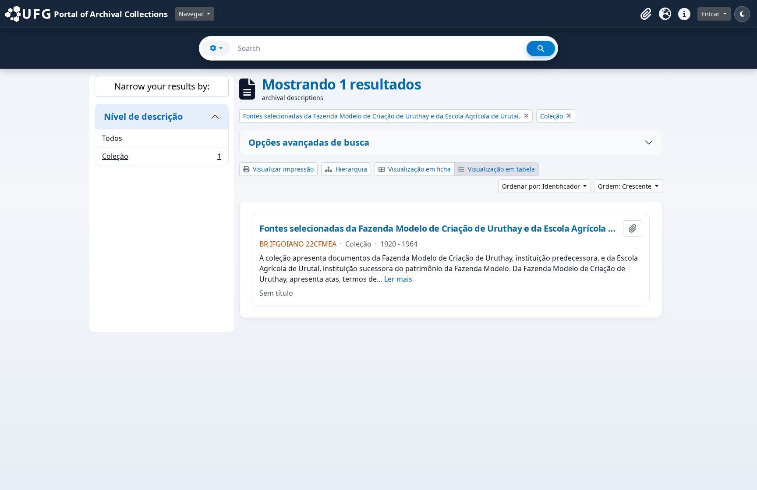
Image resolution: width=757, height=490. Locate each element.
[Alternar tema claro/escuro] (742, 14)
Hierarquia (350, 169)
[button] (645, 14)
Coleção (161, 158)
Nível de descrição (143, 116)
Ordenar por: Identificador (542, 186)
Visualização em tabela (500, 169)
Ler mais (398, 279)
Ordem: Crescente (625, 186)
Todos (112, 138)
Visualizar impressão (282, 169)
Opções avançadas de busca (308, 142)
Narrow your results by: (161, 86)
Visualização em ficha (418, 169)
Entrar (711, 14)
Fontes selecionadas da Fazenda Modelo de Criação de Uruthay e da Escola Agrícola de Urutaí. (439, 228)
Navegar (192, 14)
